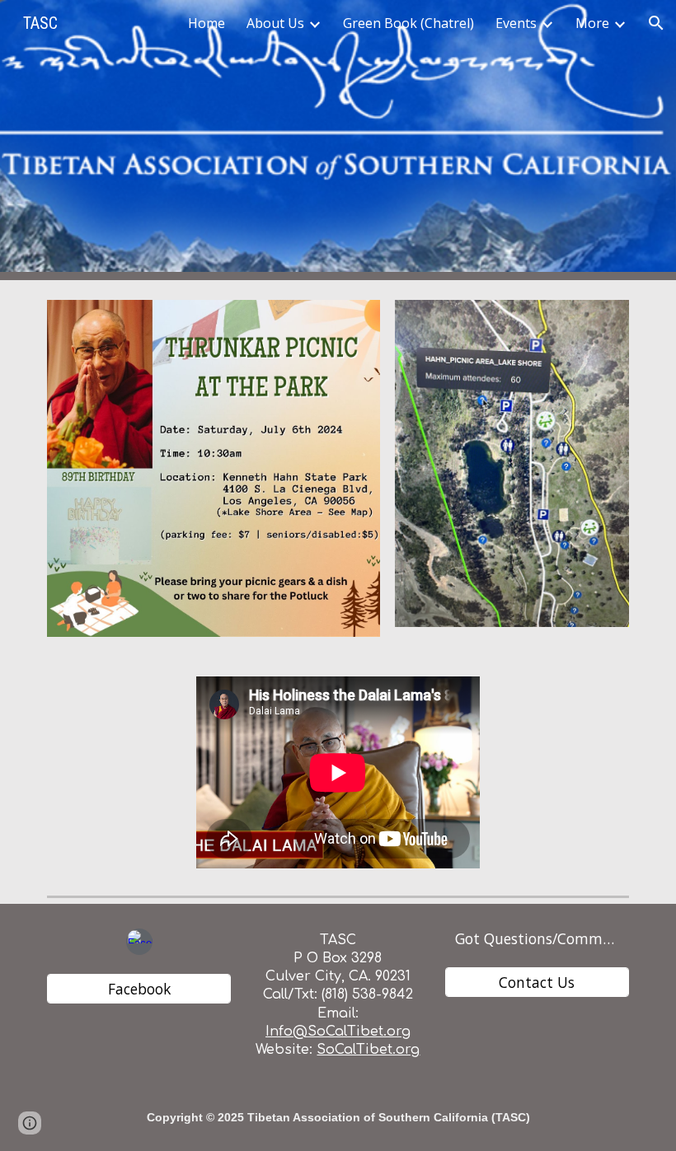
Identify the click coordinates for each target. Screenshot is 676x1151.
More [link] (592, 23)
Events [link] (516, 23)
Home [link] (206, 23)
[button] (656, 23)
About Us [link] (275, 23)
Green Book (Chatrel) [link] (408, 23)
